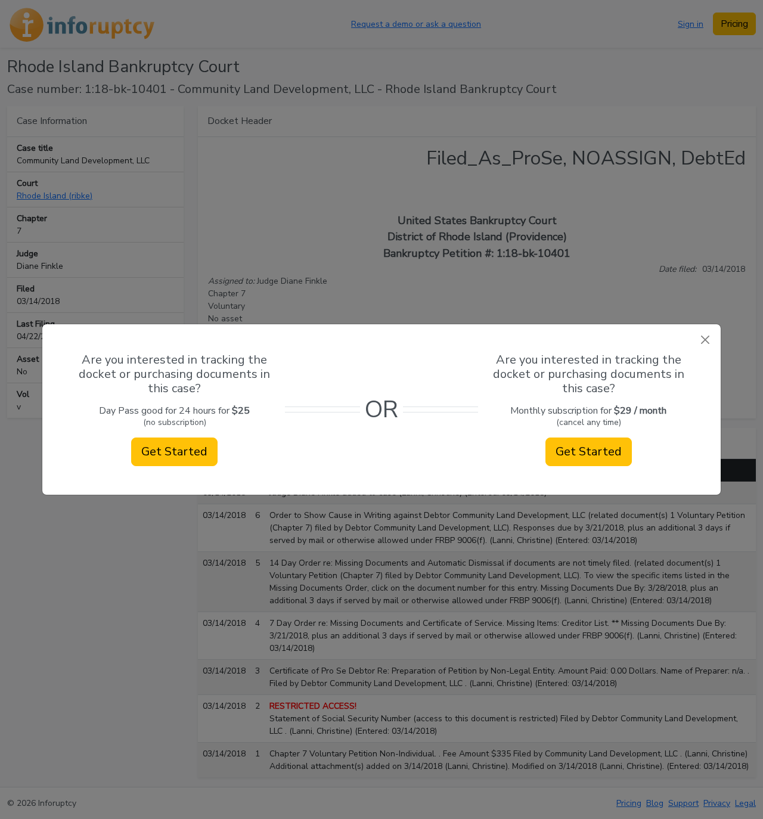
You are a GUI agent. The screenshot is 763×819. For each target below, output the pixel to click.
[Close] (705, 340)
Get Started (174, 451)
